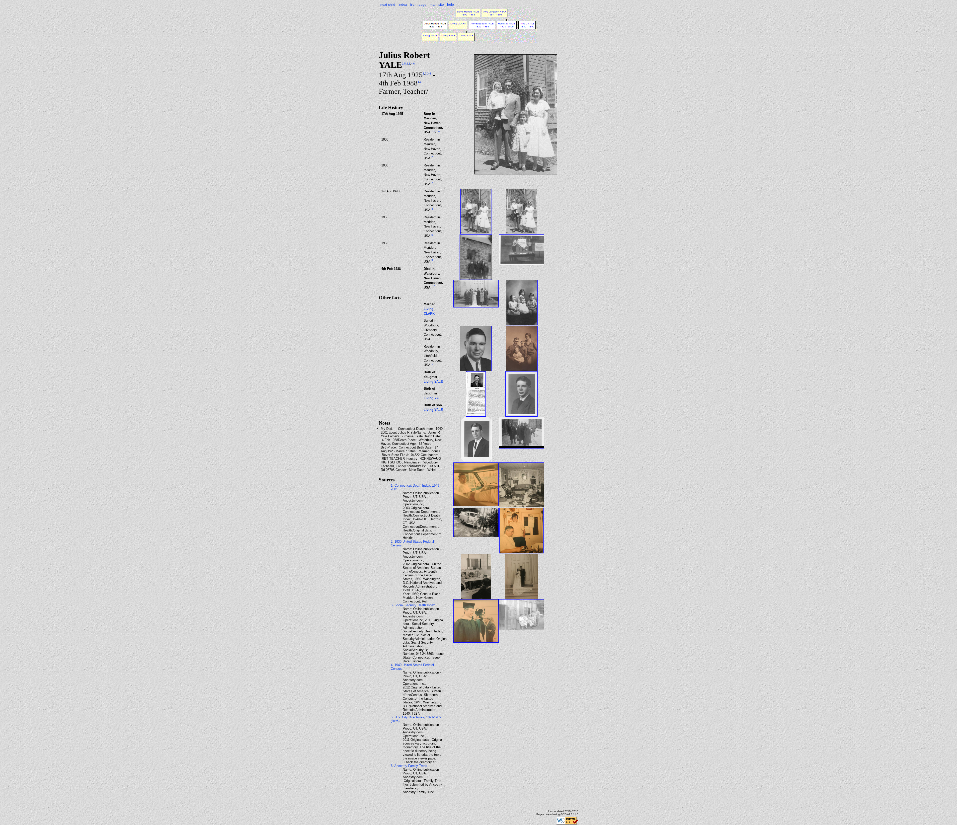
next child (387, 4)
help (450, 4)
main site (437, 4)
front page (418, 4)
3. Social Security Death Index (413, 605)
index (403, 4)
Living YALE (433, 381)
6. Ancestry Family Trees (409, 766)
